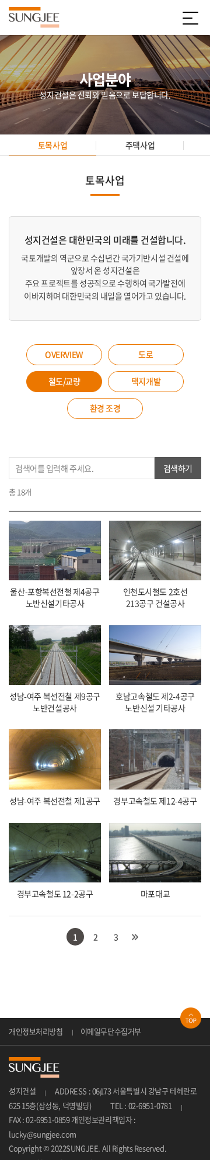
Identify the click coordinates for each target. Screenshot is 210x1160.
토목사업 (52, 145)
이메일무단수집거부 (110, 1031)
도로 (145, 354)
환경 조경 (105, 408)
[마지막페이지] (135, 937)
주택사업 (140, 145)
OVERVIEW (64, 354)
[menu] (192, 17)
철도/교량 (64, 381)
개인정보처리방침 (36, 1031)
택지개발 (145, 381)
